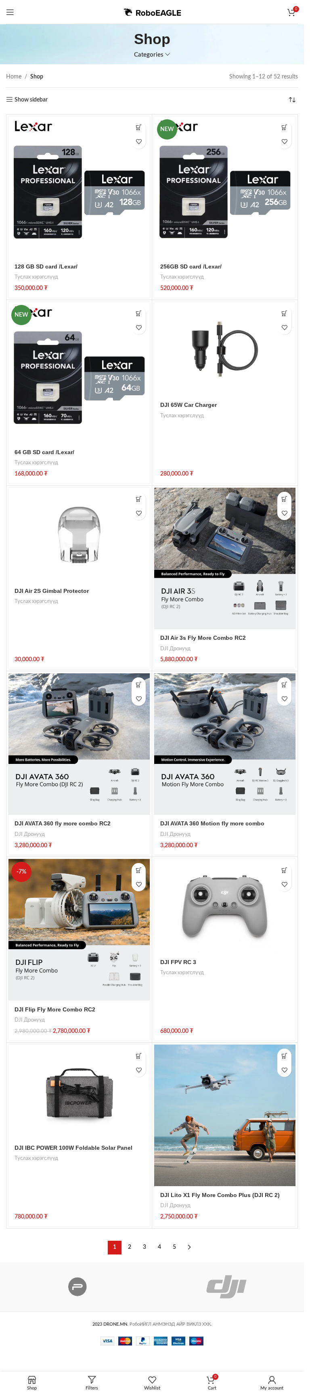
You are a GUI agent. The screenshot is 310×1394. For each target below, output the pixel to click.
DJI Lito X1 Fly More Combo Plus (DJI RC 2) (220, 1195)
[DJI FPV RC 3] (224, 906)
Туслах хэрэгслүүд (36, 277)
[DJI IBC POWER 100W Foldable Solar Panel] (79, 1092)
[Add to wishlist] (139, 142)
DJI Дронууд (175, 649)
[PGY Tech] (77, 1287)
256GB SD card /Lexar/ (191, 266)
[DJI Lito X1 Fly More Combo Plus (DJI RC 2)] (224, 1115)
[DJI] (226, 1287)
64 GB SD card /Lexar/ (44, 452)
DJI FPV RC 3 (178, 962)
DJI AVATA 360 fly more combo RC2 (63, 823)
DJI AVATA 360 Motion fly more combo (212, 823)
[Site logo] (152, 12)
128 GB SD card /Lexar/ (46, 266)
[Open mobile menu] (10, 12)
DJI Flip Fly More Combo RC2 (55, 1009)
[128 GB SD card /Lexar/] (79, 187)
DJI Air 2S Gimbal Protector (52, 591)
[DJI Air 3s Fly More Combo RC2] (224, 558)
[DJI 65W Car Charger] (224, 349)
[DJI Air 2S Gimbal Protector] (79, 535)
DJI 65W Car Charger (188, 405)
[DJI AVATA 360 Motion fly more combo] (224, 744)
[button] (139, 128)
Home (13, 77)
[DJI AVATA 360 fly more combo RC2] (79, 744)
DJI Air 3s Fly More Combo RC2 (203, 638)
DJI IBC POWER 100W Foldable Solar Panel (73, 1147)
